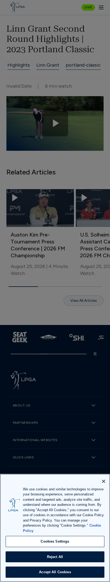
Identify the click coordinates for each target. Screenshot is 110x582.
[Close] (103, 481)
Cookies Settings (55, 541)
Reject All (55, 557)
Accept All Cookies (55, 572)
